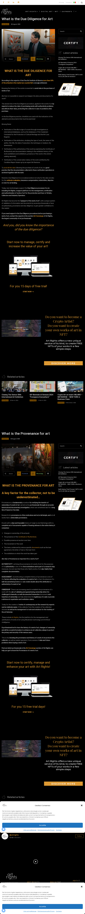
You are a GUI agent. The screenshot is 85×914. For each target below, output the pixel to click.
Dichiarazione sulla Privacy (46, 911)
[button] (82, 887)
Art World (5, 24)
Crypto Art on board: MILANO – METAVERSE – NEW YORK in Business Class (70, 69)
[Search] (81, 31)
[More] (48, 59)
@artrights (14, 835)
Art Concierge (38, 216)
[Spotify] (18, 2)
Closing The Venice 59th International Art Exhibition (70, 58)
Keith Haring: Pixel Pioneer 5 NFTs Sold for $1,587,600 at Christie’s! (70, 76)
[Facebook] (3, 2)
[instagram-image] (8, 847)
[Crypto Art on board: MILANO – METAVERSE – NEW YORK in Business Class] (70, 386)
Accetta (42, 906)
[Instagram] (8, 2)
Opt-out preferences (29, 911)
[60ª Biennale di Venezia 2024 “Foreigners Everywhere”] (42, 386)
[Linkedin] (13, 2)
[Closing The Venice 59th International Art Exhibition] (14, 386)
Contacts (59, 911)
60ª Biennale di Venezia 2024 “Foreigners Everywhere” (67, 63)
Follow (79, 836)
